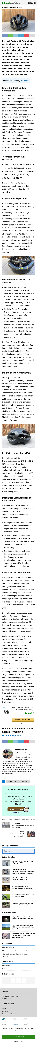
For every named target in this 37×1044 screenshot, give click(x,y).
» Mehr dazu (4, 1025)
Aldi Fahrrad (7, 969)
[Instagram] (18, 980)
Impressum (5, 1011)
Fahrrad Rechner (8, 947)
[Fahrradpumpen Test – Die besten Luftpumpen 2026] (6, 863)
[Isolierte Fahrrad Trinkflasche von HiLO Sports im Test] (6, 897)
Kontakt (4, 1008)
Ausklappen (24, 81)
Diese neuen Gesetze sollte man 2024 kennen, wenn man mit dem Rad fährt (23, 927)
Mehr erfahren (11, 801)
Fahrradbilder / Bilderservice (10, 996)
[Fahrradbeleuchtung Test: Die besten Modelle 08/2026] (6, 880)
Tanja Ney (24, 749)
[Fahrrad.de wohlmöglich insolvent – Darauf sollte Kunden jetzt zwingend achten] (6, 936)
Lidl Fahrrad (7, 965)
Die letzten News (9, 913)
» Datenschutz (30, 1030)
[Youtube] (24, 980)
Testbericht (24, 781)
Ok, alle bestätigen (18, 1036)
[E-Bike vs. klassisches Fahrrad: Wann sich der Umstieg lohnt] (6, 905)
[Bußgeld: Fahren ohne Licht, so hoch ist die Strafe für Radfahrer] (6, 919)
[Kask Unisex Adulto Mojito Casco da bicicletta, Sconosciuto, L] (6, 713)
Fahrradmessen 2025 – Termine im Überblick (17, 951)
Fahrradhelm (11, 781)
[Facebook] (13, 980)
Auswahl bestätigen (18, 1041)
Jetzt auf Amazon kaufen (22, 720)
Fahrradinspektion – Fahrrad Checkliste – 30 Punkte (17, 955)
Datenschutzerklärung (8, 1014)
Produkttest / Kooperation (9, 999)
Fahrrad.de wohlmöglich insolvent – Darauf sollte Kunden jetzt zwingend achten (23, 935)
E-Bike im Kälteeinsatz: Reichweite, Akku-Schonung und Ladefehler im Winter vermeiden (23, 871)
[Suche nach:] (18, 851)
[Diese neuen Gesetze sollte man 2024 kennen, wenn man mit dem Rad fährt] (6, 927)
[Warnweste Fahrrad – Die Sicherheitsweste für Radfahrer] (6, 888)
